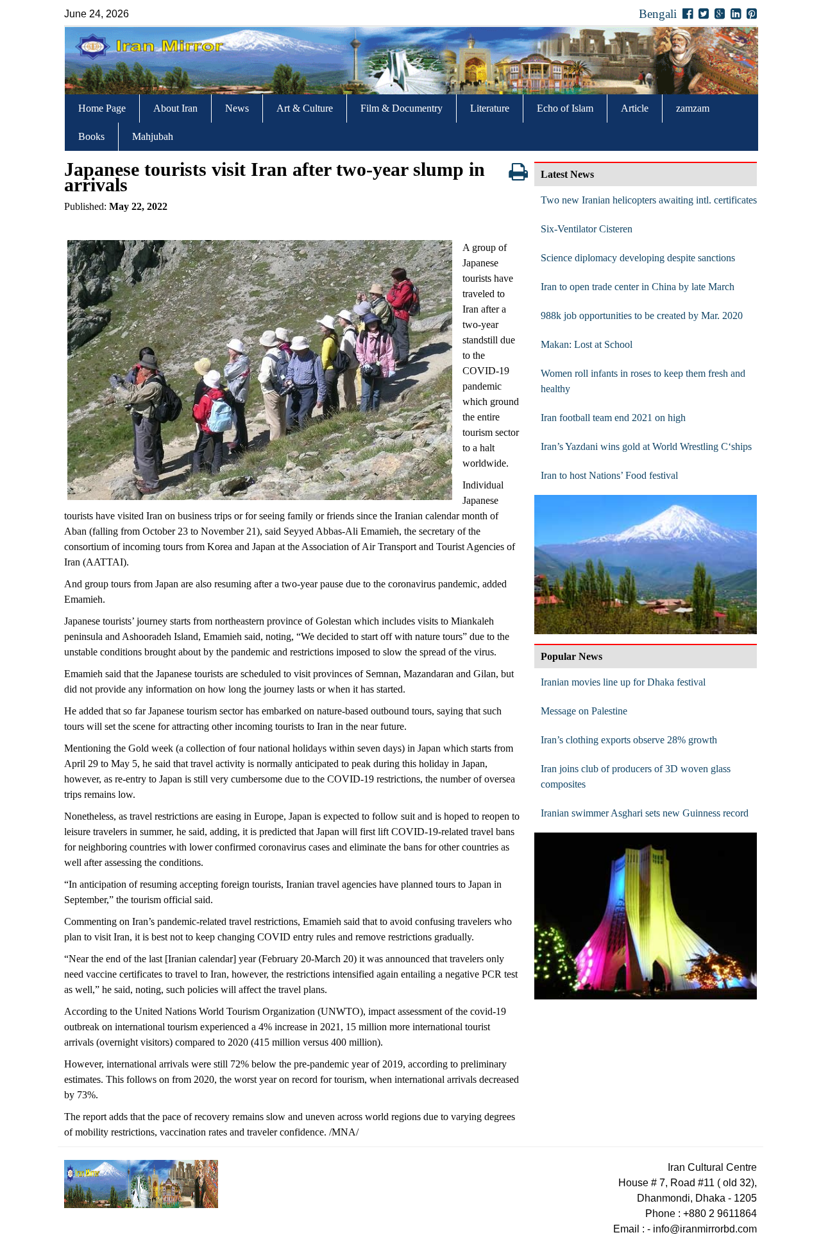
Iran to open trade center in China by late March (637, 286)
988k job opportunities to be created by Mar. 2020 (642, 315)
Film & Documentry (401, 108)
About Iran (175, 108)
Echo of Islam (565, 108)
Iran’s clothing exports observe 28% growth (629, 739)
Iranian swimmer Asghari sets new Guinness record (645, 813)
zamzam (692, 108)
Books (91, 136)
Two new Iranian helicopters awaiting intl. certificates (649, 199)
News (237, 108)
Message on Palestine (584, 710)
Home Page (102, 108)
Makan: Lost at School (586, 344)
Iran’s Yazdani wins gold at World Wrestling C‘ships (646, 446)
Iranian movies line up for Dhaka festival (623, 682)
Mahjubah (152, 136)
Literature (489, 108)
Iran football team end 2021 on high (613, 417)
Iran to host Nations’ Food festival (609, 475)
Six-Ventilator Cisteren (586, 228)
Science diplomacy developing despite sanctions (638, 257)
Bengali (658, 14)
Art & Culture (304, 108)
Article (634, 108)
